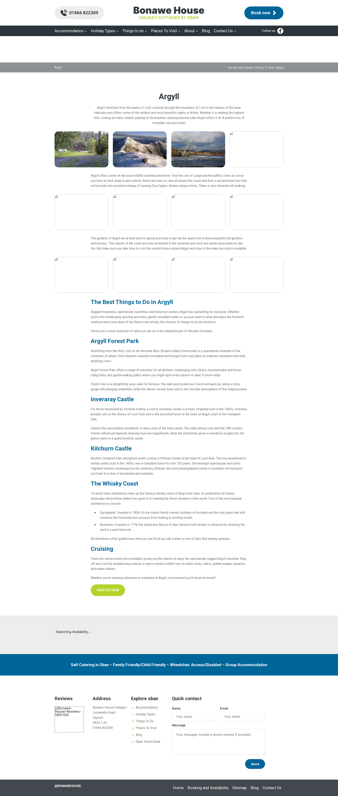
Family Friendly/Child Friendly (139, 664)
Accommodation (147, 707)
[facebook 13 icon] (280, 31)
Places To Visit (264, 67)
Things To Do (145, 721)
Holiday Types (145, 714)
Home (249, 67)
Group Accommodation (246, 664)
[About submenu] (197, 31)
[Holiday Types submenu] (117, 31)
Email (224, 708)
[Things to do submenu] (146, 31)
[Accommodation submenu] (85, 31)
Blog (139, 735)
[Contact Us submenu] (235, 31)
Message (178, 725)
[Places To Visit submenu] (179, 31)
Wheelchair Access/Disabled (195, 664)
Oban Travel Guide (148, 741)
